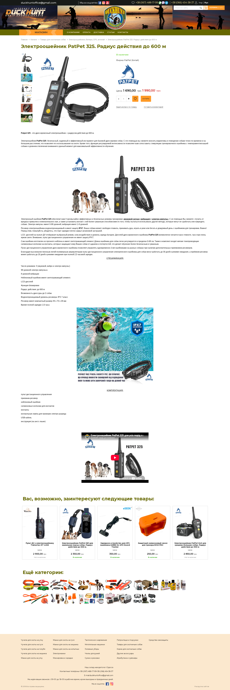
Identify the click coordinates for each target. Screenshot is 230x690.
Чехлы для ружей (92, 653)
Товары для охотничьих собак (129, 644)
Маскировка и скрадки (63, 658)
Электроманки (59, 653)
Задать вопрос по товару (126, 107)
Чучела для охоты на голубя (33, 649)
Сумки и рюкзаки (92, 658)
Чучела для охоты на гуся (32, 644)
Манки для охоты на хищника (65, 644)
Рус (206, 3)
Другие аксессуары (125, 653)
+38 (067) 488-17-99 (87, 671)
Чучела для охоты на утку (32, 640)
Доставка (99, 32)
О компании (73, 32)
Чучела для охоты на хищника (34, 653)
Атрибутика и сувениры (127, 658)
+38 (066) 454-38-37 (104, 671)
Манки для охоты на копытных (66, 649)
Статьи (111, 32)
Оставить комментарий (153, 107)
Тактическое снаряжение (96, 640)
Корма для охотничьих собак (129, 649)
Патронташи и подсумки (127, 640)
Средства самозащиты (158, 640)
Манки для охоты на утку (32, 658)
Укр (200, 3)
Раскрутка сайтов (202, 686)
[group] (74, 93)
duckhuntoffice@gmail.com (38, 2)
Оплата (86, 32)
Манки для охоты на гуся (63, 640)
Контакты (123, 32)
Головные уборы (92, 649)
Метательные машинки (95, 644)
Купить (145, 99)
